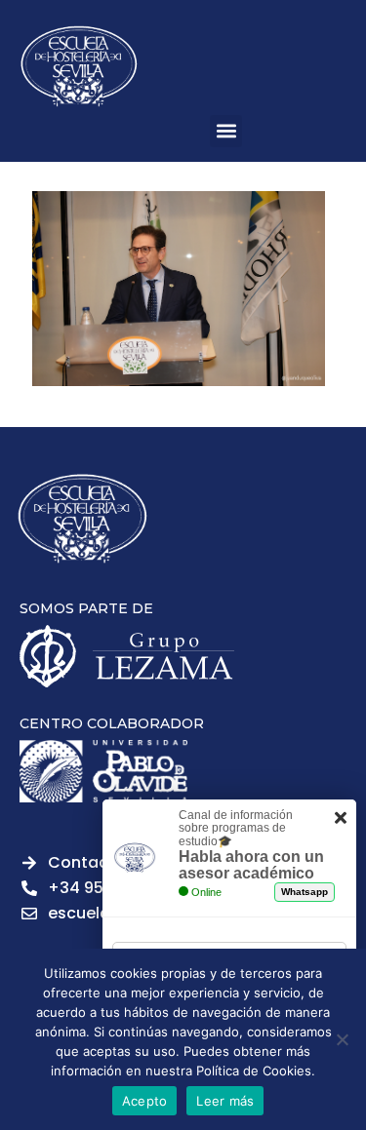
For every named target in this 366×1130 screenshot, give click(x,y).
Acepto (145, 1101)
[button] (226, 131)
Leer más (225, 1101)
